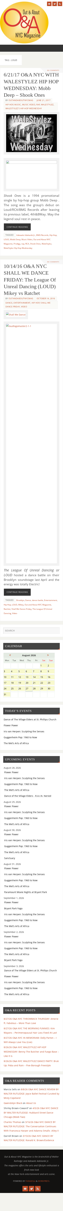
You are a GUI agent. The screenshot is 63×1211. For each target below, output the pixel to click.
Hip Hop (9, 104)
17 (7, 683)
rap (22, 243)
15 (43, 677)
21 (36, 683)
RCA (27, 243)
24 (7, 689)
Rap (38, 104)
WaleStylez (47, 104)
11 (14, 677)
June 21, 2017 (44, 100)
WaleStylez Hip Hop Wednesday (18, 248)
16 (51, 677)
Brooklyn (20, 600)
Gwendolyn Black (13, 1103)
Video (24, 306)
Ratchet (7, 609)
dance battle (37, 600)
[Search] (55, 631)
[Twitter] (54, 4)
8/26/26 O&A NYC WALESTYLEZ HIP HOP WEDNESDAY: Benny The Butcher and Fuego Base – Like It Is (31, 1051)
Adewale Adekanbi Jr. (25, 235)
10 (7, 677)
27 (29, 689)
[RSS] (60, 4)
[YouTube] (49, 4)
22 (43, 683)
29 (43, 689)
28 (36, 689)
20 (29, 683)
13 (29, 677)
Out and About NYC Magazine (38, 604)
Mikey (21, 604)
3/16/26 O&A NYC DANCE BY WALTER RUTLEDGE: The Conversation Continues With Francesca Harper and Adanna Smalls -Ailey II (31, 1126)
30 (51, 689)
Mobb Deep (15, 239)
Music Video (28, 104)
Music (17, 104)
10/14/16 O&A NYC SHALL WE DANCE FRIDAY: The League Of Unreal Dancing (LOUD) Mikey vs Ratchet (30, 279)
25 (14, 689)
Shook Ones (35, 243)
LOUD (6, 239)
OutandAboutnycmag (21, 100)
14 (36, 677)
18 (14, 683)
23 (51, 683)
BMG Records (42, 235)
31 (7, 695)
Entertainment (22, 302)
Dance (9, 302)
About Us (31, 1103)
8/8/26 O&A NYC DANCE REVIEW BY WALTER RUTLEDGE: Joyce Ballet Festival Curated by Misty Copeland (31, 1093)
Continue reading (17, 227)
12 (21, 677)
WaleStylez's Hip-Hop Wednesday (23, 108)
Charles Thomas (12, 1122)
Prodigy (17, 243)
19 (21, 683)
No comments (53, 70)
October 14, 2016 (46, 298)
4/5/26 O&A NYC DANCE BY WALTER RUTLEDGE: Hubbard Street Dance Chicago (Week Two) (31, 1112)
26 (21, 689)
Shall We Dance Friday (21, 609)
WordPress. (44, 1181)
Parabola (31, 1181)
